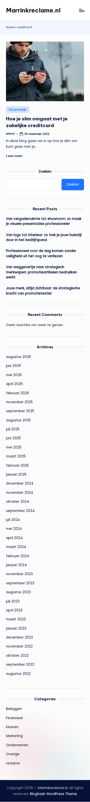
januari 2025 (16, 474)
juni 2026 (13, 365)
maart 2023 (16, 619)
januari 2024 (16, 565)
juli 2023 (13, 601)
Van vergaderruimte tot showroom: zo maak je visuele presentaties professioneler (44, 221)
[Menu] (81, 10)
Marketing (14, 736)
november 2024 (19, 492)
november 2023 (19, 574)
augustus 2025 (18, 420)
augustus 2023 (18, 592)
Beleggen (14, 708)
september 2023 (20, 583)
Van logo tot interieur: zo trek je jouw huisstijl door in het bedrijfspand (44, 237)
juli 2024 (13, 519)
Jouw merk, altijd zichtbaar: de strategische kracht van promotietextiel (43, 291)
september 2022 (20, 664)
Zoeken (45, 171)
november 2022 (19, 646)
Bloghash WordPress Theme (53, 794)
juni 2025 (13, 438)
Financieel (17, 109)
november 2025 (19, 402)
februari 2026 (17, 393)
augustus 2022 (18, 673)
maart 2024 (16, 547)
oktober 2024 (17, 501)
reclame (13, 763)
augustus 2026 (18, 356)
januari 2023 (16, 628)
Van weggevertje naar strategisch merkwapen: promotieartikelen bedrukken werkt (41, 272)
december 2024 (20, 483)
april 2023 (14, 610)
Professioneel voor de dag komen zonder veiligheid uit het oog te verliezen (41, 253)
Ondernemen (17, 745)
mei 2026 (14, 375)
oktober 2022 (17, 655)
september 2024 (20, 510)
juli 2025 (13, 429)
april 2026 (14, 384)
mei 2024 (14, 528)
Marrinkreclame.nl (33, 10)
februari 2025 (17, 465)
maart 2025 (16, 456)
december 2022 (19, 637)
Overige (13, 754)
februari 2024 (17, 556)
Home (10, 27)
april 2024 (14, 538)
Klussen (12, 727)
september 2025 (20, 411)
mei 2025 (14, 447)
